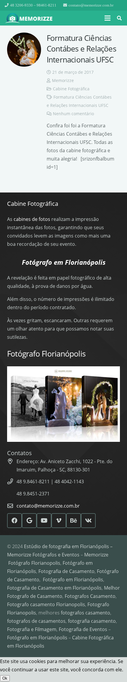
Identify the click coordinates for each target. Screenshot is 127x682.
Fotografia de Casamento (66, 571)
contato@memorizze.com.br (48, 506)
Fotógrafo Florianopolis (34, 563)
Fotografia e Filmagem (31, 629)
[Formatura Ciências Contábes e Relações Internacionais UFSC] (24, 50)
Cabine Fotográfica (71, 89)
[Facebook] (14, 520)
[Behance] (73, 520)
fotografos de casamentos (36, 621)
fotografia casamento (92, 621)
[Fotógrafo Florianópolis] (29, 18)
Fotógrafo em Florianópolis (73, 579)
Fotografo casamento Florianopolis (46, 604)
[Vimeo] (58, 520)
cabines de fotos (32, 219)
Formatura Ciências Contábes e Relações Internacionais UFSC (81, 49)
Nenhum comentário (73, 113)
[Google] (29, 520)
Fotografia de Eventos (83, 629)
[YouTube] (44, 520)
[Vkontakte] (88, 520)
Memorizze (63, 80)
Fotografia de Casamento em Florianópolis (54, 588)
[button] (107, 18)
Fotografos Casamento (90, 596)
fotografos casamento (85, 612)
